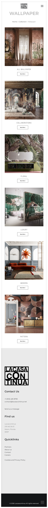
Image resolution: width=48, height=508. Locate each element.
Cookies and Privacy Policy (15, 460)
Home (14, 22)
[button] (42, 6)
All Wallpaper (24, 69)
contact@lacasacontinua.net (16, 402)
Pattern (24, 337)
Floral (24, 176)
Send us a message (12, 409)
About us (8, 450)
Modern (24, 283)
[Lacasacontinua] (24, 6)
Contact (8, 452)
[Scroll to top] (42, 502)
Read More (22, 74)
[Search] (35, 6)
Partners (8, 447)
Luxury (24, 230)
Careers (7, 455)
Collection (22, 22)
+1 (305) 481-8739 (11, 399)
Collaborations (24, 123)
